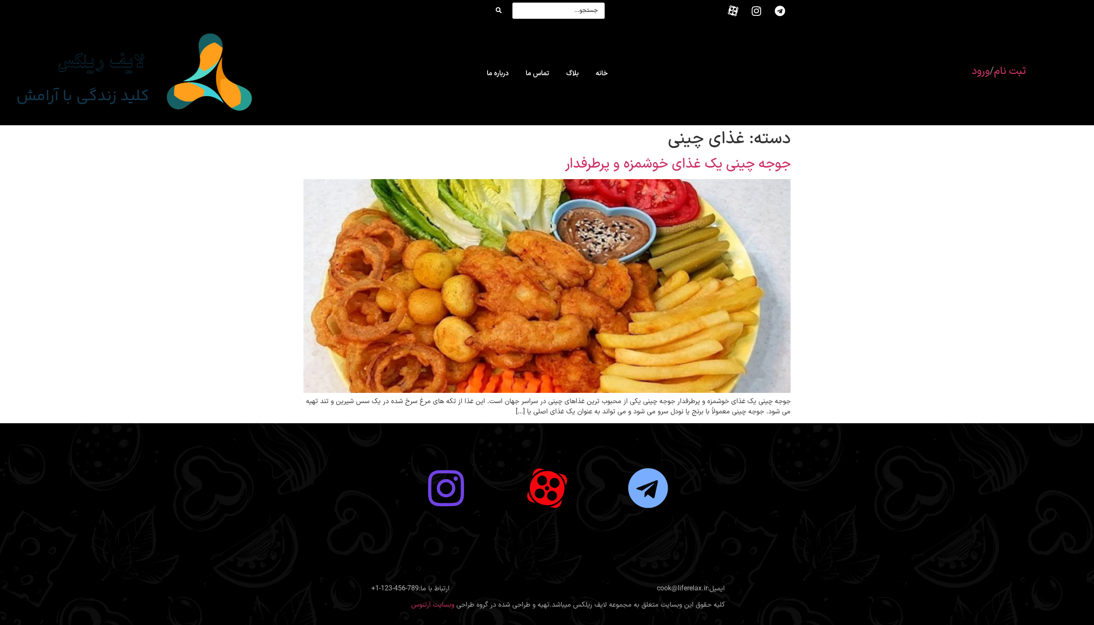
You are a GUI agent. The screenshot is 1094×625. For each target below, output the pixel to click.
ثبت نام (1010, 71)
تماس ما (537, 73)
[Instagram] (756, 10)
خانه (602, 73)
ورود (981, 71)
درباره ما (498, 73)
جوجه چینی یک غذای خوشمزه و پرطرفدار (678, 164)
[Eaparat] (733, 10)
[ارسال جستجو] (498, 10)
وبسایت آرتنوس (432, 605)
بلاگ (572, 73)
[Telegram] (780, 10)
